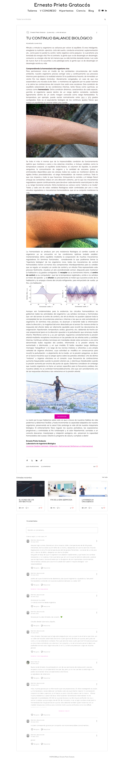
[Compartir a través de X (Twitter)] (32, 460)
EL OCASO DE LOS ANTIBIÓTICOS (26, 501)
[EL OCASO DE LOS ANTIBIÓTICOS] (31, 489)
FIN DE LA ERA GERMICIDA (61, 500)
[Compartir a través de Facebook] (27, 460)
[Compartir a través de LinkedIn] (36, 460)
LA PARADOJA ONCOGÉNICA (88, 501)
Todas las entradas (23, 19)
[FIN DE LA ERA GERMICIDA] (62, 489)
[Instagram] (99, 10)
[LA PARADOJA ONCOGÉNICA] (93, 489)
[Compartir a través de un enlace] (41, 460)
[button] (32, 10)
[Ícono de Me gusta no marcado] (32, 568)
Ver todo (105, 477)
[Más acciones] (97, 32)
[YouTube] (102, 10)
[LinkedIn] (106, 10)
